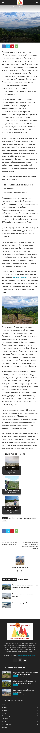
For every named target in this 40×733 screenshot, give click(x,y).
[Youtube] (25, 660)
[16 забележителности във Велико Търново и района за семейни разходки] (6, 674)
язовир (5, 520)
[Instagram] (22, 571)
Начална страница (6, 7)
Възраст (15, 7)
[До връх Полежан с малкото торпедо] (6, 596)
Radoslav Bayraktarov (20, 567)
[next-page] (6, 612)
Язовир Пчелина (20, 277)
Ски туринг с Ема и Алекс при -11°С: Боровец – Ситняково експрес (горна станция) (29, 545)
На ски (4, 607)
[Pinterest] (12, 46)
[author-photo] (20, 564)
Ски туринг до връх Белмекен (22, 603)
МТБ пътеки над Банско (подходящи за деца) (9, 543)
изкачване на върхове (30, 518)
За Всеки (21, 7)
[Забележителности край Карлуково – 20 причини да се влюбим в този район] (6, 683)
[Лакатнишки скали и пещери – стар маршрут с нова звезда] (6, 587)
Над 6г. (4, 598)
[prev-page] (3, 612)
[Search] (37, 2)
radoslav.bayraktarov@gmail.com (26, 655)
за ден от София (17, 518)
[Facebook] (4, 46)
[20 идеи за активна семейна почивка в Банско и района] (6, 692)
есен (10, 518)
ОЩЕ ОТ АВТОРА (23, 580)
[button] (3, 2)
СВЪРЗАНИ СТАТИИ (9, 580)
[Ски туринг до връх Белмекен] (6, 605)
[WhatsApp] (16, 46)
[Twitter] (8, 46)
